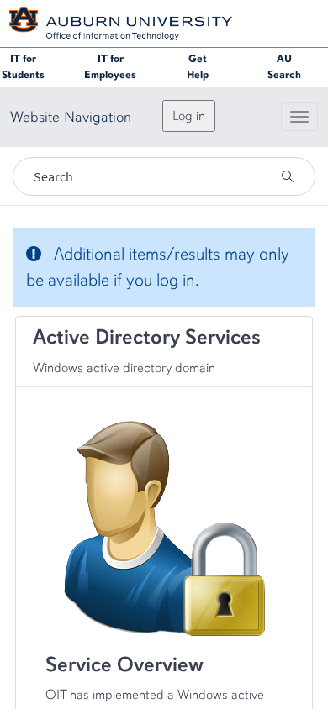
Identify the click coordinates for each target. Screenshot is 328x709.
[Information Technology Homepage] (120, 21)
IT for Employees (110, 66)
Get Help (198, 66)
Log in (188, 116)
